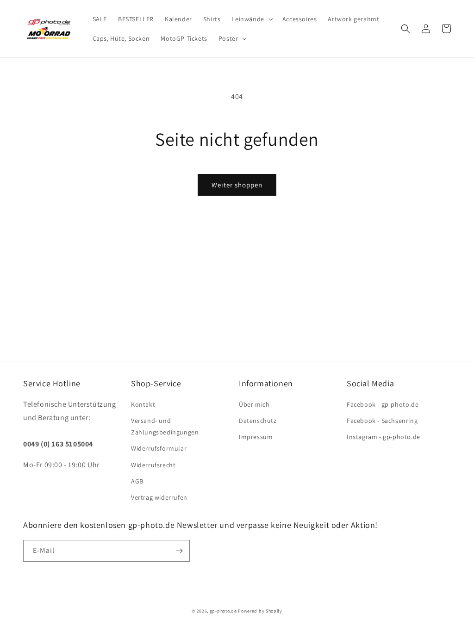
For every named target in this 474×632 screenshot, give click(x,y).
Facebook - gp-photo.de (382, 404)
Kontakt (143, 404)
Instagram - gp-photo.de (383, 437)
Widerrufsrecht (153, 465)
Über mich (254, 404)
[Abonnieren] (179, 551)
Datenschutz (258, 420)
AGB (137, 481)
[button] (251, 19)
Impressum (256, 437)
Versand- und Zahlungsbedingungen (165, 426)
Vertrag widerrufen (159, 497)
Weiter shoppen (237, 184)
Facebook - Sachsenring (382, 420)
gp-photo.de (223, 611)
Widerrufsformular (159, 448)
